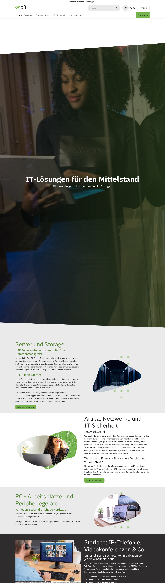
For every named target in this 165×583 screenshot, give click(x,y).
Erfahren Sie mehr (25, 407)
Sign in (144, 8)
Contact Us (143, 15)
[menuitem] (19, 15)
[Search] (117, 8)
